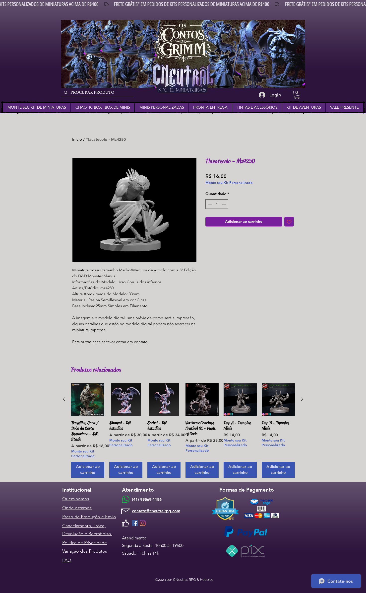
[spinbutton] (217, 204)
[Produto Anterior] (64, 399)
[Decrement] (209, 204)
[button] (297, 95)
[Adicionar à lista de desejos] (289, 221)
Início (77, 139)
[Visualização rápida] (87, 399)
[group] (183, 430)
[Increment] (224, 204)
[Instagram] (143, 523)
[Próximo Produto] (302, 399)
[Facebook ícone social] (135, 523)
